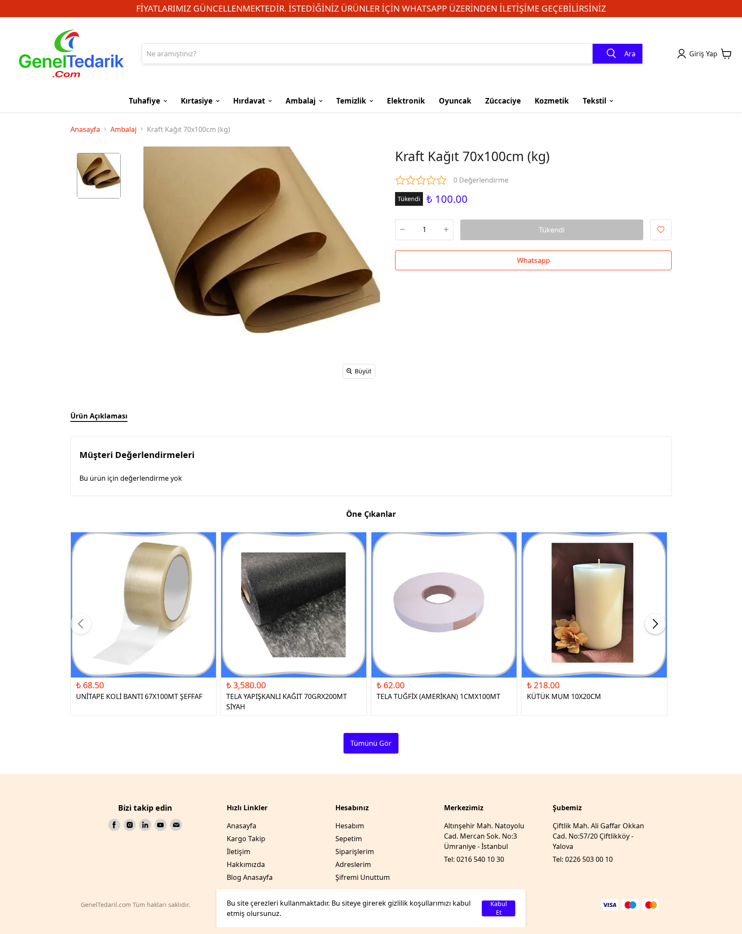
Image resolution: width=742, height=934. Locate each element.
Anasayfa (85, 129)
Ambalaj (123, 129)
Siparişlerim (354, 851)
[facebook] (114, 825)
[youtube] (161, 825)
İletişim (238, 851)
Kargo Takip (246, 838)
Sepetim (348, 838)
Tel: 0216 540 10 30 (474, 859)
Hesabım (349, 825)
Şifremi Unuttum (362, 877)
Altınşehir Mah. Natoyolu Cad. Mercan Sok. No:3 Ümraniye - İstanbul (484, 836)
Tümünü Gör (371, 743)
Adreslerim (353, 864)
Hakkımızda (246, 864)
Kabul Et (498, 908)
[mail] (176, 825)
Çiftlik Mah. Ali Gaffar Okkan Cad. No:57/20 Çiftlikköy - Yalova (598, 836)
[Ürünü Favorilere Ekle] (661, 230)
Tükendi (552, 230)
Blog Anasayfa (250, 877)
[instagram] (130, 825)
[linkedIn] (145, 825)
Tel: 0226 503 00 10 (583, 859)
